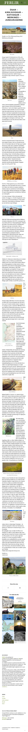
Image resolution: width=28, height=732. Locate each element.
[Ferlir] (11, 2)
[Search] (21, 2)
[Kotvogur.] (14, 30)
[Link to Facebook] (25, 730)
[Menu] (24, 2)
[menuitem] (21, 2)
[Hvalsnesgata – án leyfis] (8, 638)
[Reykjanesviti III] (20, 626)
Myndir (3, 702)
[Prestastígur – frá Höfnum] (8, 602)
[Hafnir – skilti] (8, 614)
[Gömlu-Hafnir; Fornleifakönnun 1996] (20, 602)
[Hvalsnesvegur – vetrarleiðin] (20, 614)
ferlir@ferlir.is (4, 686)
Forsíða (3, 698)
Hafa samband (5, 700)
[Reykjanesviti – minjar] (8, 626)
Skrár (3, 703)
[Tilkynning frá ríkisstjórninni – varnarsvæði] (20, 638)
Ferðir (3, 696)
